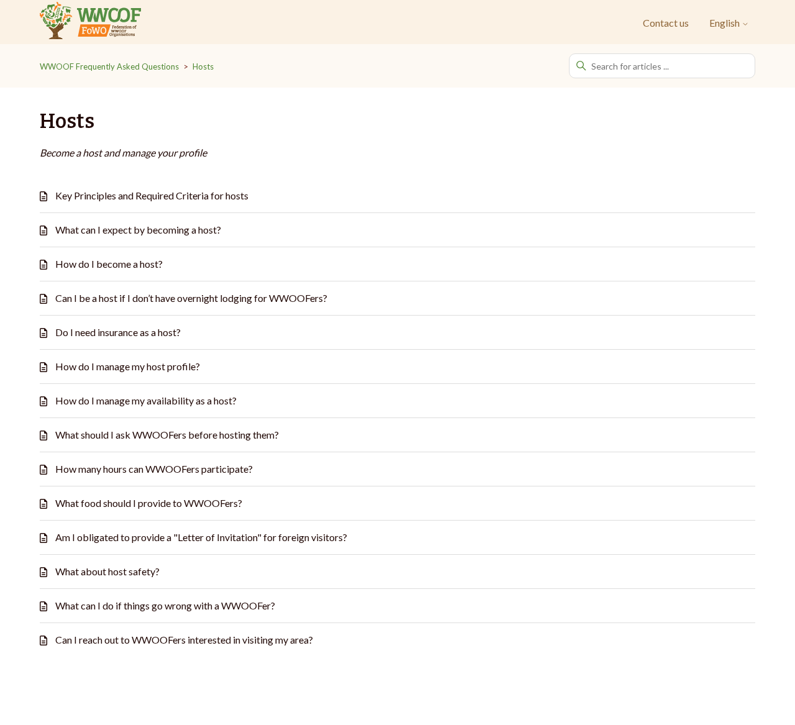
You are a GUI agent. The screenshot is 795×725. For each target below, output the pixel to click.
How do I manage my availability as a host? (146, 400)
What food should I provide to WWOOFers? (148, 503)
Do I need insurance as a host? (118, 332)
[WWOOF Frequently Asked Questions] (90, 22)
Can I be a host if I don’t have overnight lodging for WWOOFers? (191, 298)
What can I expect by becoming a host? (138, 229)
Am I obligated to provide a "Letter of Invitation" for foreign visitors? (201, 537)
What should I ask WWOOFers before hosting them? (167, 434)
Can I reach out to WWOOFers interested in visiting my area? (184, 639)
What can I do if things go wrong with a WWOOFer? (165, 605)
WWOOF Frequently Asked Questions (109, 66)
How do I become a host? (109, 264)
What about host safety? (107, 571)
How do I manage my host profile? (127, 366)
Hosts (203, 66)
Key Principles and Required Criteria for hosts (151, 195)
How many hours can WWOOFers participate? (154, 469)
